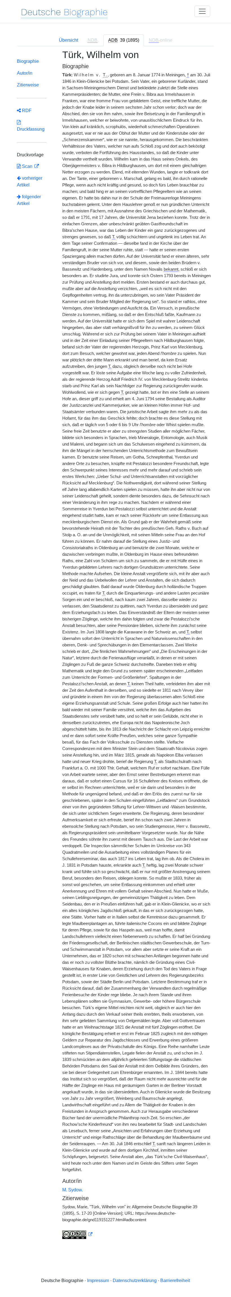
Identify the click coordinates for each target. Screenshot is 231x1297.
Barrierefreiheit (175, 1280)
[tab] (123, 40)
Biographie (28, 61)
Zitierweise (28, 85)
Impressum (98, 1280)
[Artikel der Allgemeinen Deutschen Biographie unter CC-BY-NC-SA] (77, 1234)
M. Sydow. (72, 1189)
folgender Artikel (29, 200)
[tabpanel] (115, 647)
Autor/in (24, 73)
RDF (26, 110)
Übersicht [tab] (68, 40)
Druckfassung (31, 126)
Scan (27, 166)
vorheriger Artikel (29, 181)
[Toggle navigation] (202, 11)
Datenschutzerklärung (135, 1280)
